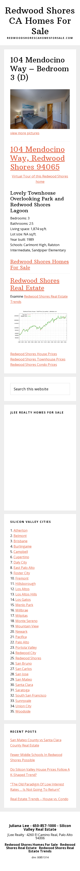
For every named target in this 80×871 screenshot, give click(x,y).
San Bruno (23, 663)
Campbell (21, 551)
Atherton (20, 530)
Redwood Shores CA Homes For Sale (40, 20)
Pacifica (21, 637)
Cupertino (21, 557)
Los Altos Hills (26, 594)
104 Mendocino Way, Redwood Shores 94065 (37, 158)
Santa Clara (24, 684)
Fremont (22, 578)
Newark (21, 631)
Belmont (20, 535)
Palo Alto (22, 642)
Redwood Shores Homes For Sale (39, 264)
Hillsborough (25, 583)
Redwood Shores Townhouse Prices (37, 359)
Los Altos (22, 589)
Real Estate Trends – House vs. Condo (39, 799)
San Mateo (23, 679)
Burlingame (23, 546)
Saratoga (22, 690)
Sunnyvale (23, 700)
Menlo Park (24, 605)
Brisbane (20, 541)
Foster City (22, 573)
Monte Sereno (26, 621)
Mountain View (27, 626)
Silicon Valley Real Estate (47, 827)
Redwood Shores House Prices (33, 354)
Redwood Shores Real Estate (34, 284)
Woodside (23, 711)
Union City (23, 706)
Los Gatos (23, 599)
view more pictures (24, 133)
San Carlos (23, 669)
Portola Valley (26, 647)
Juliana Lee (19, 825)
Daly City (20, 562)
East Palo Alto (24, 567)
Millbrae (21, 610)
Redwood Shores (28, 658)
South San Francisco (30, 695)
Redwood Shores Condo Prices (33, 364)
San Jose (22, 674)
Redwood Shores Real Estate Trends (51, 849)
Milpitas (21, 615)
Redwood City (25, 653)
